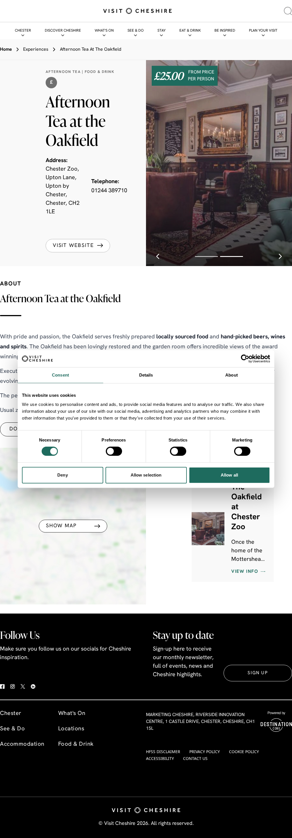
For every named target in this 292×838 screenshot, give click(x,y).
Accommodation (22, 744)
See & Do (135, 30)
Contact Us (195, 758)
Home (6, 49)
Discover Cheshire (63, 30)
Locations (71, 729)
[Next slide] (280, 256)
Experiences (35, 49)
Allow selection (146, 475)
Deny (62, 475)
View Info (244, 571)
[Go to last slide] (157, 256)
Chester (23, 30)
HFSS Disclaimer (163, 751)
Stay (161, 30)
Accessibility (160, 758)
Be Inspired (224, 30)
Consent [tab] (60, 375)
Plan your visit (263, 30)
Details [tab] (146, 375)
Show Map (61, 526)
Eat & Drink (190, 30)
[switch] (114, 451)
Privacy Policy (204, 751)
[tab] (206, 256)
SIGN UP (258, 673)
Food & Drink (76, 744)
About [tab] (231, 375)
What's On (104, 30)
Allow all (229, 475)
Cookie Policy (244, 751)
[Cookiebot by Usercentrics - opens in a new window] (245, 358)
